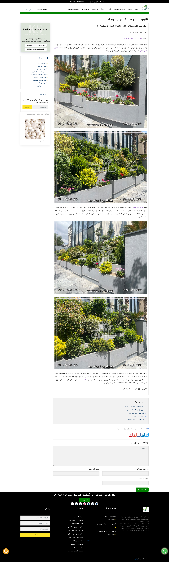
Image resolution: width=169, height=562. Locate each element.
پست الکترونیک (94, 469)
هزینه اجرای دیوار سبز (76, 524)
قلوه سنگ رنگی (44, 141)
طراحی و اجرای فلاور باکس (75, 548)
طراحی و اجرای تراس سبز (40, 80)
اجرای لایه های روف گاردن (39, 75)
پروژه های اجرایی (119, 9)
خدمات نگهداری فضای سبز (75, 551)
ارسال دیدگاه (142, 489)
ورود (88, 540)
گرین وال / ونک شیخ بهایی (136, 413)
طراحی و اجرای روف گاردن (39, 72)
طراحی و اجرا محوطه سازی (39, 77)
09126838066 (42, 9)
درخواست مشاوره (73, 9)
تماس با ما (85, 9)
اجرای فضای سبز (42, 69)
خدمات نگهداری (42, 86)
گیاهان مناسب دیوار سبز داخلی (106, 532)
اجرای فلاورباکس (42, 83)
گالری (109, 9)
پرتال (136, 559)
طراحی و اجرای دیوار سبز (76, 520)
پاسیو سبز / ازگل (139, 416)
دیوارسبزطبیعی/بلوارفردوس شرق (134, 407)
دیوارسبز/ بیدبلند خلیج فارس (135, 410)
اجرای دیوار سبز (42, 66)
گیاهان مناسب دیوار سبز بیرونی (106, 524)
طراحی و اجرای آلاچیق (77, 544)
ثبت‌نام (35, 535)
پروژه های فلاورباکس (120, 429)
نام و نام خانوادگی (143, 469)
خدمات (130, 9)
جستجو (27, 107)
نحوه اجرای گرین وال (110, 516)
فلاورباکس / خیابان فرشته (136, 420)
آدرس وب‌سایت (143, 478)
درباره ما (95, 9)
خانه (136, 9)
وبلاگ (102, 9)
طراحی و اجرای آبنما (77, 541)
